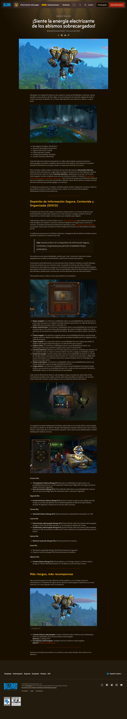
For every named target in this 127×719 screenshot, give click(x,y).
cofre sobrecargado (70, 221)
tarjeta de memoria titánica (85, 225)
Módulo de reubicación (47, 643)
